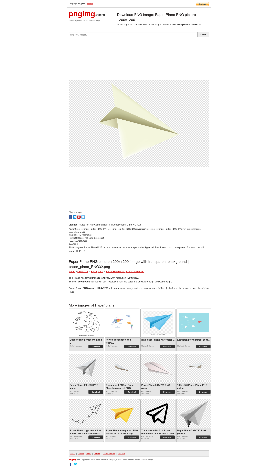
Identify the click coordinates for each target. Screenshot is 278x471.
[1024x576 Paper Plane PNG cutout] (193, 368)
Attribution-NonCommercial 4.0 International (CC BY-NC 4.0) (110, 224)
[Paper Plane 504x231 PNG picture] (157, 368)
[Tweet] (83, 217)
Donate (97, 453)
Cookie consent (109, 453)
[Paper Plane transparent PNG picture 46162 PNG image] (122, 414)
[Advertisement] (139, 60)
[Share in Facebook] (70, 217)
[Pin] (79, 217)
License (81, 453)
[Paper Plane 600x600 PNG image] (86, 368)
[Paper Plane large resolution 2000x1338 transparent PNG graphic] (86, 413)
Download (96, 346)
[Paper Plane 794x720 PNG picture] (193, 414)
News (88, 453)
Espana (90, 3)
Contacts (121, 453)
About (72, 453)
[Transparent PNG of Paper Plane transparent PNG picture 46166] (122, 368)
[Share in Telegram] (74, 217)
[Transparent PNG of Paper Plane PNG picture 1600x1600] (158, 414)
